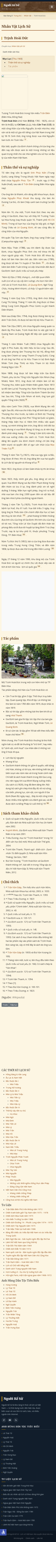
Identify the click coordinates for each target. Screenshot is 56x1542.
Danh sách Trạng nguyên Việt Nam (21, 1268)
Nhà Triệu (14, 1084)
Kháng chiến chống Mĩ (19, 1196)
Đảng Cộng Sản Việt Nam (21, 1186)
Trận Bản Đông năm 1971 (17, 1258)
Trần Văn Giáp (14, 887)
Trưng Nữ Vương (13, 1087)
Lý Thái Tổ (10, 1288)
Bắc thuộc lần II (12, 1091)
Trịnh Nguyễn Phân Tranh (17, 1156)
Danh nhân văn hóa (11, 52)
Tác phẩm (13, 66)
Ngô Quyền (11, 1304)
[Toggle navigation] (51, 7)
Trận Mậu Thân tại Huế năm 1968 (21, 1229)
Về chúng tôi (18, 1538)
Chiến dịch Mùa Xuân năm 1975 (19, 1216)
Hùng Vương (11, 1284)
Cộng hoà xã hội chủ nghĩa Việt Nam (21, 1199)
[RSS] (16, 1420)
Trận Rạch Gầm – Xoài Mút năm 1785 (22, 1262)
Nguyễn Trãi (11, 1311)
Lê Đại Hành (11, 1301)
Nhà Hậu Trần (12, 1137)
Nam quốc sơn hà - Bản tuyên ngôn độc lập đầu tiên (28, 1252)
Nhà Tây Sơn (11, 1170)
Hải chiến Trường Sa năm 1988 (19, 1219)
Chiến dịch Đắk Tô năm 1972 (18, 1248)
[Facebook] (4, 1420)
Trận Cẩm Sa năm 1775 (13, 1516)
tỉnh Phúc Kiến (38, 172)
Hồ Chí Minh (11, 1294)
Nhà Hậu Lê (11, 1143)
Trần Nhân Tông (13, 1314)
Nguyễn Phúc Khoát (18, 198)
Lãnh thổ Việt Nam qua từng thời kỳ (21, 1242)
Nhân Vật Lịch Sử (18, 46)
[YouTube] (10, 1420)
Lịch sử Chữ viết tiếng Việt (17, 1265)
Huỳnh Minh (12, 830)
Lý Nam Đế (10, 1298)
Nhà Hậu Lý (15, 1104)
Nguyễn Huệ (11, 1324)
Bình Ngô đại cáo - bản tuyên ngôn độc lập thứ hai (28, 1239)
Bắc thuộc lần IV (13, 1140)
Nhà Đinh (10, 1120)
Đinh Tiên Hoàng (13, 1308)
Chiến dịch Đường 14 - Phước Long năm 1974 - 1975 (29, 1222)
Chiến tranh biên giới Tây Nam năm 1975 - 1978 (27, 1212)
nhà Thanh (16, 715)
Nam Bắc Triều (12, 1147)
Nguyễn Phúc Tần (21, 180)
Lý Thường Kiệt (12, 1317)
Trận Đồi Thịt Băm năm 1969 (19, 1245)
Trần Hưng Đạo (13, 1327)
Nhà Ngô (10, 1117)
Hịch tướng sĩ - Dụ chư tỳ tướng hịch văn (24, 1272)
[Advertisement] (28, 601)
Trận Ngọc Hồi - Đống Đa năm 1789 (18, 1511)
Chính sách (30, 1538)
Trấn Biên (45, 113)
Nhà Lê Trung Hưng (19, 1150)
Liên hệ (39, 1538)
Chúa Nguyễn (15, 1166)
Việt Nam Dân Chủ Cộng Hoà (18, 1189)
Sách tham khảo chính (19, 70)
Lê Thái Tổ (10, 1291)
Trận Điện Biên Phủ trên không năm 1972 (24, 1209)
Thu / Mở (17, 58)
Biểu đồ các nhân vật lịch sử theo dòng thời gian (23, 1494)
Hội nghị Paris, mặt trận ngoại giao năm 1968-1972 (29, 1275)
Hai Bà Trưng (12, 1321)
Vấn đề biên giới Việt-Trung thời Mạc (18, 1485)
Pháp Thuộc (11, 1176)
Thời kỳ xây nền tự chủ (16, 1110)
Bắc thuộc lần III (13, 1107)
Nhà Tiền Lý (15, 1097)
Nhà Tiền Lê (11, 1124)
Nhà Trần (10, 1130)
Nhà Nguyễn (11, 1173)
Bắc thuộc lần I (12, 1081)
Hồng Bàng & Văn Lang (16, 1074)
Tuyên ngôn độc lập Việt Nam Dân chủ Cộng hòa (27, 1255)
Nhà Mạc (14, 1153)
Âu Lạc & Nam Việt (14, 1077)
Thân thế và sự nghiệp (19, 62)
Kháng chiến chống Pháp (20, 1193)
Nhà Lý (9, 1127)
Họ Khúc (13, 1114)
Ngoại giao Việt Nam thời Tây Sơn (17, 1490)
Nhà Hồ (9, 1133)
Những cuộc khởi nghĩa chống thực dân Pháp (29, 1183)
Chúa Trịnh (14, 1163)
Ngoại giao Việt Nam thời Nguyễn (17, 1503)
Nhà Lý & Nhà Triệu (14, 1094)
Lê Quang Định (25, 227)
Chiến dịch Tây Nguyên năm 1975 (20, 1225)
